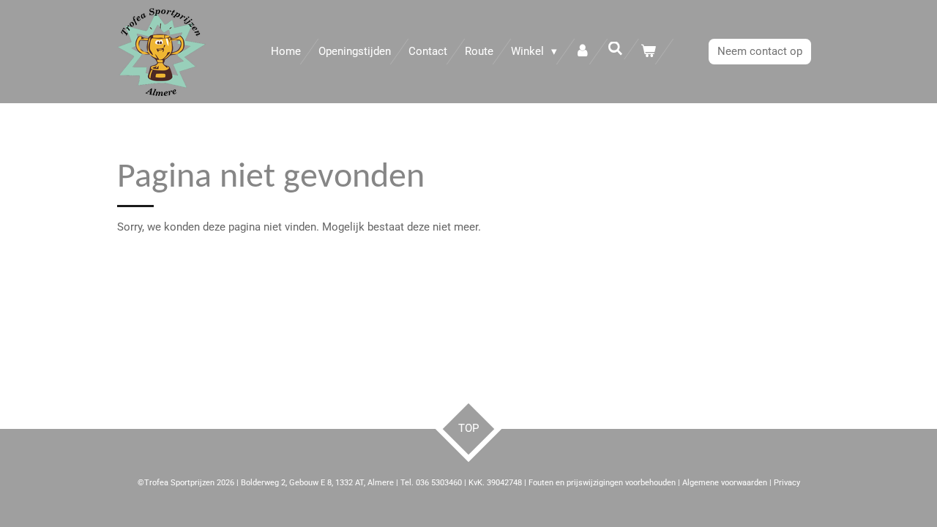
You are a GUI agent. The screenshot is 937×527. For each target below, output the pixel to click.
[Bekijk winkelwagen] (648, 51)
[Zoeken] (615, 49)
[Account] (582, 51)
